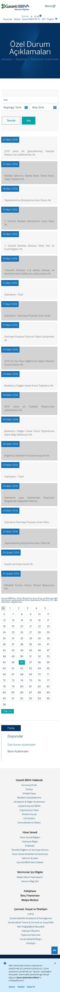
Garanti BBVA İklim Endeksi (30, 862)
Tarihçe (29, 789)
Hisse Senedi (30, 832)
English (50, 19)
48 (4, 656)
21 (30, 626)
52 (39, 656)
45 (30, 650)
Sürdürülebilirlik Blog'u (31, 939)
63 (30, 668)
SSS (44, 19)
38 (21, 644)
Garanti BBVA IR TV (31, 19)
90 (4, 698)
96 (4, 704)
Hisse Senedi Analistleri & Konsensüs (30, 854)
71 (48, 674)
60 (4, 668)
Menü (48, 6)
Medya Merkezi (29, 900)
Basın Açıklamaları (18, 751)
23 (48, 626)
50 (21, 656)
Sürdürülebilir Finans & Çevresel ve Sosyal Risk (31, 922)
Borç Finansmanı (30, 895)
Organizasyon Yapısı (29, 810)
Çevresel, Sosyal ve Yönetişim (30, 909)
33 (30, 638)
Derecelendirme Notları (29, 822)
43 (13, 650)
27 (30, 632)
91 (13, 698)
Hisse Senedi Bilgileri (30, 837)
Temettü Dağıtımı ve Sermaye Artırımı (29, 850)
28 (39, 632)
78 (4, 686)
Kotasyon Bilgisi (30, 841)
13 (13, 620)
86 (21, 692)
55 (13, 662)
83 (48, 686)
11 (48, 614)
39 (30, 644)
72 (4, 680)
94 (39, 698)
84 (4, 692)
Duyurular (7, 19)
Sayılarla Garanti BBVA (29, 806)
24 (4, 632)
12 (4, 620)
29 (48, 632)
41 (48, 644)
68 (21, 674)
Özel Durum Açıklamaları (22, 744)
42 (4, 650)
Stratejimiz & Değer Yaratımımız (29, 802)
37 (13, 644)
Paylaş (11, 728)
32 (21, 638)
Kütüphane (30, 891)
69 (30, 674)
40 (39, 644)
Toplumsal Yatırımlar (31, 935)
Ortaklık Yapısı (29, 793)
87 (30, 692)
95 (48, 698)
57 (30, 662)
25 (13, 632)
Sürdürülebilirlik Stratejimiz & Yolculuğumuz (31, 918)
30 (4, 638)
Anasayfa (6, 59)
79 (13, 686)
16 (39, 620)
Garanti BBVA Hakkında (29, 780)
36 (4, 644)
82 (39, 686)
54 (4, 662)
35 (48, 638)
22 (39, 626)
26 (21, 632)
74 (21, 680)
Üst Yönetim (29, 818)
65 (48, 668)
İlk (3, 608)
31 (13, 638)
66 (4, 674)
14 (22, 620)
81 (30, 686)
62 (21, 668)
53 (48, 656)
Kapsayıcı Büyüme (31, 931)
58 (39, 662)
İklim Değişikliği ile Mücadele (30, 926)
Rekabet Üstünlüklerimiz (29, 797)
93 (30, 698)
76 (39, 680)
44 (21, 650)
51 (30, 656)
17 (48, 620)
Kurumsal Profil (29, 785)
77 (48, 680)
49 (13, 656)
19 (13, 626)
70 (39, 674)
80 (21, 686)
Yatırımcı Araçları (30, 858)
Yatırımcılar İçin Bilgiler (30, 872)
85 (13, 692)
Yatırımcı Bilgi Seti (30, 881)
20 (21, 626)
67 (13, 674)
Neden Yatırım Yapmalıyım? (30, 877)
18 (4, 626)
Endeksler (30, 846)
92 (21, 698)
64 (39, 668)
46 (39, 650)
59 (48, 662)
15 (30, 620)
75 (30, 680)
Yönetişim (31, 943)
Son (6, 711)
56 (21, 662)
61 (13, 668)
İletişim (17, 19)
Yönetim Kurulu (29, 814)
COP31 (30, 914)
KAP (51, 600)
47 (48, 650)
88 (39, 692)
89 (48, 692)
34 (39, 638)
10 (39, 614)
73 (13, 680)
